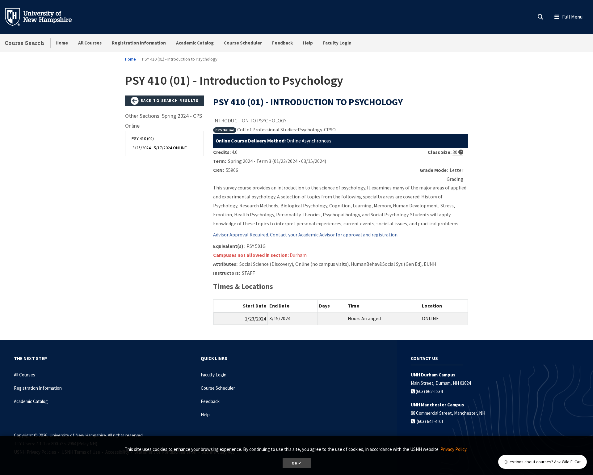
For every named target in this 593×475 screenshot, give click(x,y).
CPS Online (224, 130)
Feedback (282, 43)
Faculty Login (337, 43)
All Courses (90, 43)
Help (308, 43)
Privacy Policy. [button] (453, 449)
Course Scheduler (243, 43)
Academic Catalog (195, 43)
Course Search (24, 42)
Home (62, 43)
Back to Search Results (169, 100)
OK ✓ (297, 463)
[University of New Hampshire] (43, 16)
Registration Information (139, 43)
